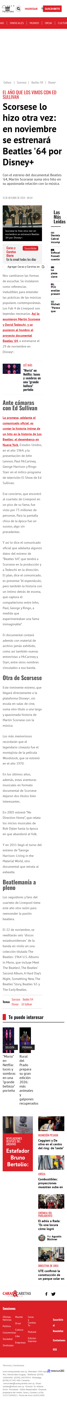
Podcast (32, 1331)
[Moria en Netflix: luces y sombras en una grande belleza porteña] (12, 370)
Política (7, 1326)
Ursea (41, 1174)
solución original (14, 1047)
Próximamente (29, 1047)
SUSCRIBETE (52, 8)
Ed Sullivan (27, 1004)
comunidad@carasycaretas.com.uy (18, 1383)
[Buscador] (18, 8)
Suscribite (30, 248)
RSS (55, 1349)
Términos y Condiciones (13, 1365)
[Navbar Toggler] (10, 9)
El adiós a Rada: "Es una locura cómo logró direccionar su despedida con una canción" (49, 1230)
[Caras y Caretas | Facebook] (46, 1294)
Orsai (48, 23)
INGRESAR (31, 8)
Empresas (20, 1342)
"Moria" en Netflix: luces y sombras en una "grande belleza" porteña (32, 380)
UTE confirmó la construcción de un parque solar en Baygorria (51, 1277)
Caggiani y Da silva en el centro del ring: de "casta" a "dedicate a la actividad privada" (50, 1148)
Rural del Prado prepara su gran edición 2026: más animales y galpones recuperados (28, 1080)
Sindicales (17, 23)
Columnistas (9, 1332)
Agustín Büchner (54, 1238)
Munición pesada (48, 1135)
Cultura (19, 1329)
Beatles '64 (28, 999)
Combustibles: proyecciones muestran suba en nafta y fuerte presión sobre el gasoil (50, 1188)
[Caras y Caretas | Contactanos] (60, 1293)
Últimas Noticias (7, 1318)
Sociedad (8, 1339)
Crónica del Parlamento (45, 1214)
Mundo (34, 23)
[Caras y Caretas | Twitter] (53, 1294)
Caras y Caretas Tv (32, 1321)
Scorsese (16, 999)
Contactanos (59, 1340)
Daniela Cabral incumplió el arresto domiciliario (58, 244)
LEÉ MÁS (27, 365)
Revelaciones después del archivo (14, 1141)
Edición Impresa (32, 1340)
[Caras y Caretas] (17, 1296)
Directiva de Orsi (48, 1266)
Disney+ (15, 1004)
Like (17, 1336)
